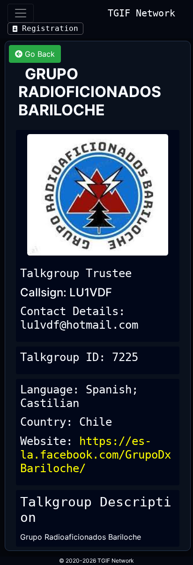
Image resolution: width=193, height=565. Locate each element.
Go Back (38, 54)
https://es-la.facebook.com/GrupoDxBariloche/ (95, 455)
